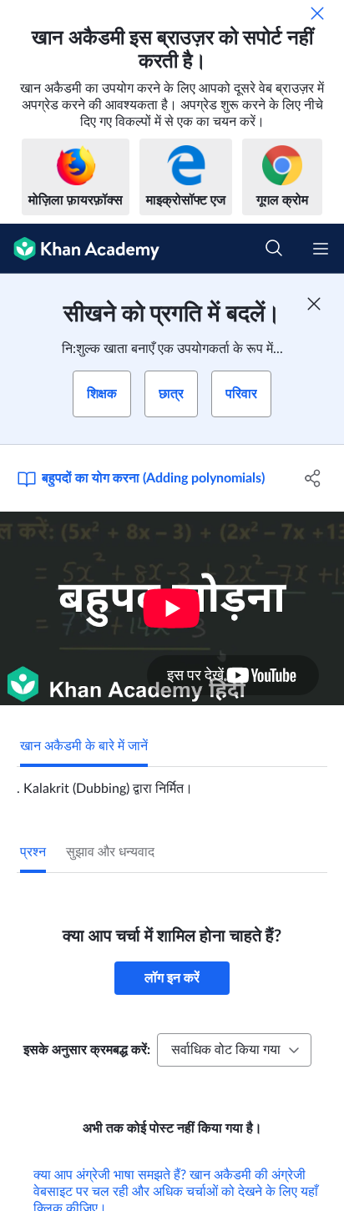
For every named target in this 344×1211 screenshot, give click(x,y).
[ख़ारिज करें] (317, 13)
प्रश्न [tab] (33, 852)
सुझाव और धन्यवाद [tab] (110, 852)
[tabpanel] (172, 782)
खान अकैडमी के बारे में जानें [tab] (84, 746)
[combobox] (234, 1050)
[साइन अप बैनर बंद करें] (314, 303)
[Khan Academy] (79, 249)
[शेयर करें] (312, 478)
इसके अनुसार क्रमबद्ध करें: (86, 1050)
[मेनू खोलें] (321, 249)
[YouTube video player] (172, 608)
